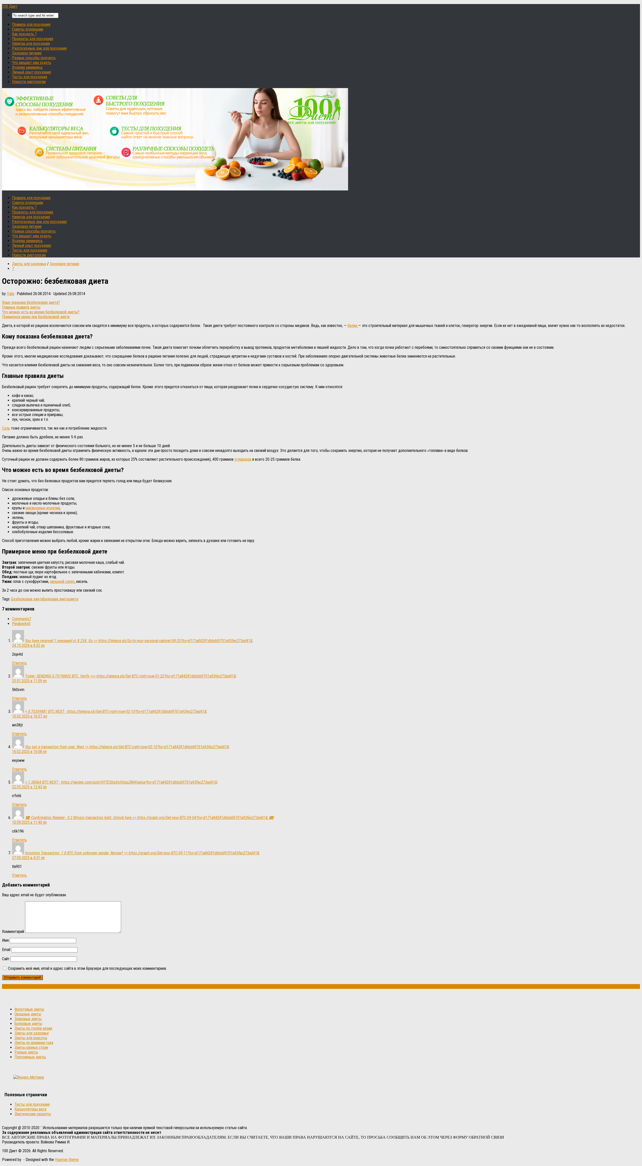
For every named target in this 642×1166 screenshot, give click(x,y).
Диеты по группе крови (33, 1028)
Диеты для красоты (31, 1038)
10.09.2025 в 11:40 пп (29, 822)
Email (6, 949)
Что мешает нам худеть (31, 62)
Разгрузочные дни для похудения (39, 48)
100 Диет (9, 6)
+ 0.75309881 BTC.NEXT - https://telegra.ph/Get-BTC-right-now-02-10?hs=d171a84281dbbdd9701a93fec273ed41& (115, 711)
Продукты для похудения (32, 38)
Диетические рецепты (33, 1114)
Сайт (6, 958)
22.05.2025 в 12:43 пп (29, 787)
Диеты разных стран (31, 1047)
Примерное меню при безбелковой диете (36, 316)
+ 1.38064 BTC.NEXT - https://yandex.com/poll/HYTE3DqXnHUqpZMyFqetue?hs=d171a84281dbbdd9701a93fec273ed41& (121, 782)
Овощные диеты (28, 1014)
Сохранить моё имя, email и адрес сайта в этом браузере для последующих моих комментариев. (87, 968)
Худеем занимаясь (27, 67)
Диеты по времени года (34, 1042)
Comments (21, 618)
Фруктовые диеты (29, 1009)
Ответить (19, 663)
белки (353, 325)
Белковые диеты (28, 1023)
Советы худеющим (27, 29)
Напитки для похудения (31, 43)
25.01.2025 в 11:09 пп (29, 680)
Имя (5, 940)
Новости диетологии (29, 81)
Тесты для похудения (29, 77)
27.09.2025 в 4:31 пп (28, 857)
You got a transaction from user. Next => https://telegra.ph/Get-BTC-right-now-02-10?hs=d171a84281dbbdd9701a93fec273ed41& (127, 746)
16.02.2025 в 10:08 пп (29, 751)
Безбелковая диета (27, 599)
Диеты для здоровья (29, 263)
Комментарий (13, 931)
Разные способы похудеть (34, 57)
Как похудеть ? (24, 34)
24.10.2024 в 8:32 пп (28, 645)
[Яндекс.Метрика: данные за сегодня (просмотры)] (28, 1077)
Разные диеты (26, 1052)
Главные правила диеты (21, 307)
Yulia (10, 293)
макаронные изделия (43, 508)
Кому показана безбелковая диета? (31, 302)
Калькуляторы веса (30, 1109)
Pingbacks (21, 623)
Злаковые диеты (28, 1018)
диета (73, 599)
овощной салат (62, 581)
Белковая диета (56, 599)
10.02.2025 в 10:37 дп (29, 716)
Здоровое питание (27, 53)
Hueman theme (67, 1159)
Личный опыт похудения (31, 72)
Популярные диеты (30, 1057)
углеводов (242, 459)
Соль (6, 428)
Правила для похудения (31, 24)
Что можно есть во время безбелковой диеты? (40, 312)
